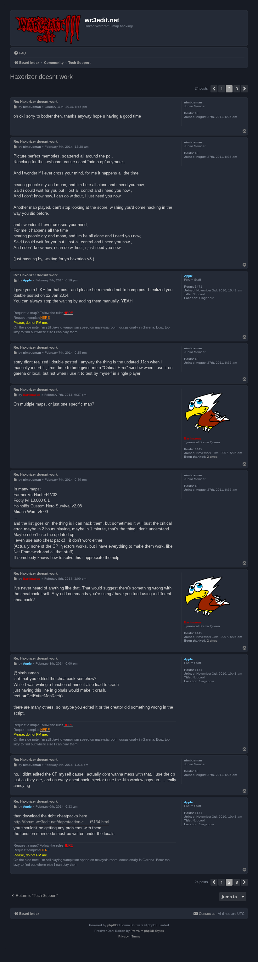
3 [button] (237, 88)
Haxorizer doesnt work (41, 76)
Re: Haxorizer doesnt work (36, 101)
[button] (213, 88)
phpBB (112, 925)
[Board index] (48, 28)
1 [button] (222, 88)
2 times (212, 456)
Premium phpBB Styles (147, 930)
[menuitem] (20, 53)
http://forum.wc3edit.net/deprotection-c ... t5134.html (61, 822)
